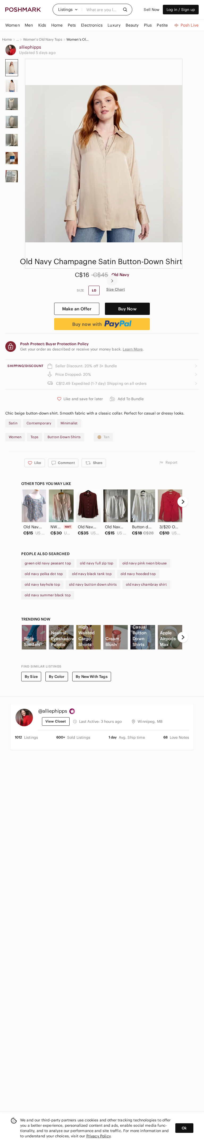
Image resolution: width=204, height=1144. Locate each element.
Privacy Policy (98, 1136)
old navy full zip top (96, 563)
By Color (57, 676)
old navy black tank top (92, 574)
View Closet (55, 721)
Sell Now (151, 9)
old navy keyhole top (42, 584)
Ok (184, 1128)
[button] (68, 9)
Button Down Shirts (64, 437)
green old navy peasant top (48, 563)
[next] (112, 280)
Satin (13, 423)
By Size (31, 676)
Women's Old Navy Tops (42, 39)
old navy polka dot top (44, 574)
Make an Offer (76, 308)
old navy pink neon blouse (144, 563)
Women (15, 437)
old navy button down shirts (93, 584)
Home (7, 39)
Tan (106, 437)
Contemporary (39, 423)
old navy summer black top (48, 595)
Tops (35, 437)
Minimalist (69, 423)
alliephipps (30, 47)
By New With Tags (91, 676)
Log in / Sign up (181, 9)
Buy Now (127, 308)
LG (94, 290)
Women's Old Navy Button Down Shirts (77, 39)
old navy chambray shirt (146, 584)
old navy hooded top (138, 574)
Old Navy (120, 274)
